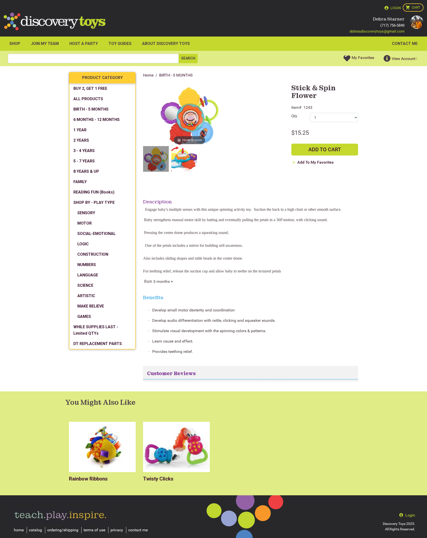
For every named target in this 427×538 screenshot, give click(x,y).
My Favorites (363, 57)
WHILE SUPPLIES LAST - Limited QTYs (95, 330)
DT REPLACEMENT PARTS (97, 343)
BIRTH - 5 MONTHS (176, 75)
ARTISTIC (86, 295)
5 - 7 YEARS (84, 161)
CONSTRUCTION (92, 254)
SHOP (14, 43)
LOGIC (83, 244)
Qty (294, 116)
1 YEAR (79, 130)
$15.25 (300, 132)
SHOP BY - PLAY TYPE (94, 202)
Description (157, 201)
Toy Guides (119, 43)
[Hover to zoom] (189, 115)
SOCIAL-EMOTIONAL (96, 233)
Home (148, 75)
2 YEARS (81, 140)
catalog (35, 530)
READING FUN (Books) (93, 192)
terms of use (94, 530)
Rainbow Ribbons (88, 479)
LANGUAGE (87, 275)
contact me (138, 530)
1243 (307, 107)
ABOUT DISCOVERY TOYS (166, 43)
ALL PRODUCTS (88, 98)
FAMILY (80, 181)
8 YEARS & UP (86, 171)
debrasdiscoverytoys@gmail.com (377, 31)
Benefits (153, 297)
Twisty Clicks (158, 479)
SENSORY (86, 213)
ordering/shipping (62, 530)
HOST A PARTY (83, 43)
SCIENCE (85, 285)
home (19, 530)
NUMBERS (86, 264)
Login (395, 8)
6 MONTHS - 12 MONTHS (96, 119)
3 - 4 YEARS (84, 150)
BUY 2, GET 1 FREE (90, 88)
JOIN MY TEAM (45, 43)
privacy (116, 530)
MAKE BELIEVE (90, 306)
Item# (296, 107)
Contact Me (405, 43)
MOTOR (84, 223)
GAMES (84, 316)
